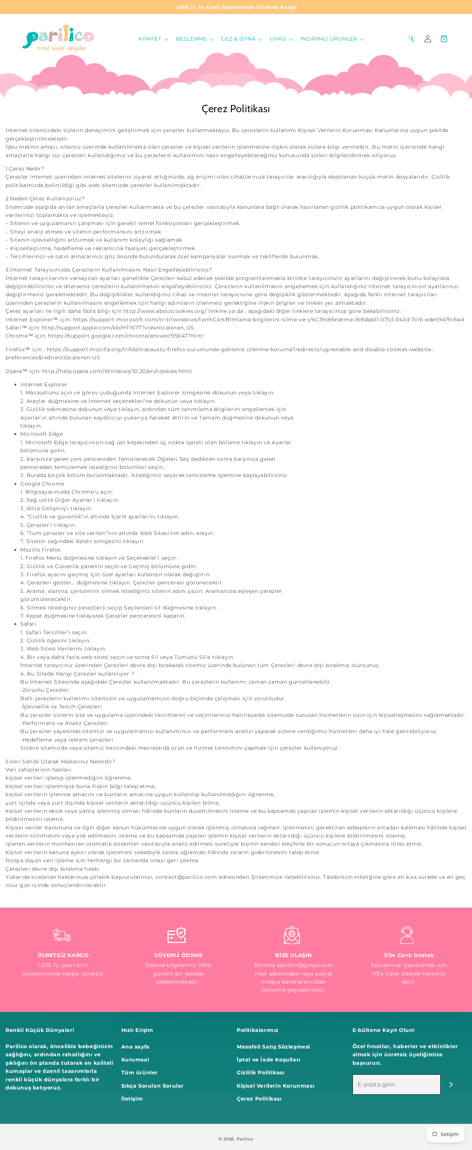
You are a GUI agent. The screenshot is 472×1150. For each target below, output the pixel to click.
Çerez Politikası (259, 1098)
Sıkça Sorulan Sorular (152, 1085)
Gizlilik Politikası (260, 1072)
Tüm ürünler (139, 1072)
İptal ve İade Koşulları (269, 1059)
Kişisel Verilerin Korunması (275, 1085)
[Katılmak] (451, 1084)
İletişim (132, 1098)
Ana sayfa (135, 1046)
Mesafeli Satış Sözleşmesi (273, 1046)
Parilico (245, 1139)
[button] (152, 38)
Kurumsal (135, 1059)
